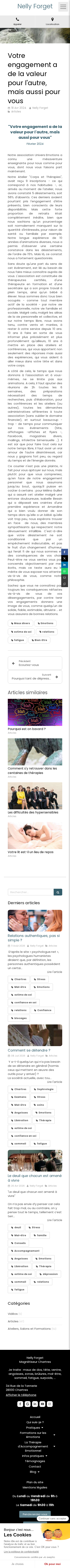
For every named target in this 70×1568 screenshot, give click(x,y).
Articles (13, 1321)
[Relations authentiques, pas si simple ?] (35, 921)
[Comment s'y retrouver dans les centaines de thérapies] (35, 751)
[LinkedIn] (35, 1404)
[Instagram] (50, 1404)
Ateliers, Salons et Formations (29, 1329)
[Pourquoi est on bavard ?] (35, 712)
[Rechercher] (58, 892)
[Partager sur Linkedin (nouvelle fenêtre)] (64, 565)
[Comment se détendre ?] (35, 1035)
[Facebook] (20, 1404)
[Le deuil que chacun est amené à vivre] (35, 1161)
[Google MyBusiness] (28, 1404)
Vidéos (13, 1314)
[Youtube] (42, 1404)
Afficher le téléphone (21, 1395)
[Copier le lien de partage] (64, 584)
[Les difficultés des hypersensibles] (35, 795)
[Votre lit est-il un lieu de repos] (35, 835)
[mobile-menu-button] (63, 7)
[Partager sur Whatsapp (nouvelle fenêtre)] (64, 571)
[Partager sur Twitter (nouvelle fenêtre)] (64, 558)
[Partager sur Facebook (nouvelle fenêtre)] (64, 552)
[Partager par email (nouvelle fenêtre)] (64, 577)
